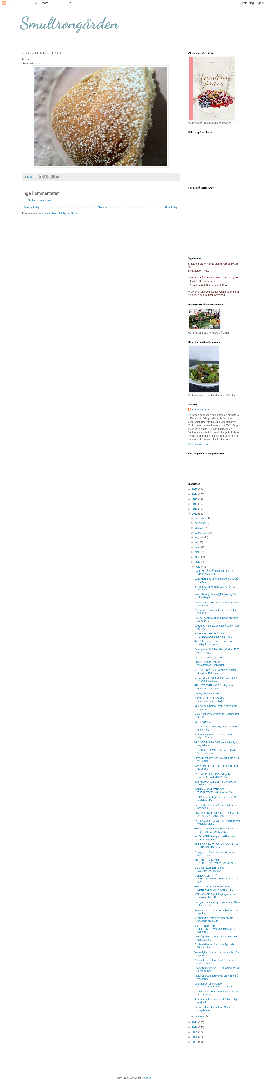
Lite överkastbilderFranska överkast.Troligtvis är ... (209, 869)
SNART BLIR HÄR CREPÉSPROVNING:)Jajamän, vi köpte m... (214, 928)
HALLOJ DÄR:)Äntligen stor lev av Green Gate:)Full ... (213, 572)
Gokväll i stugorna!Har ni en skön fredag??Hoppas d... (213, 643)
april (197, 557)
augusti (199, 537)
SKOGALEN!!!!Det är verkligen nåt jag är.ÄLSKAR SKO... (215, 671)
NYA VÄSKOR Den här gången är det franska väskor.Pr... (215, 896)
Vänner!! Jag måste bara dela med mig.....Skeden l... (213, 736)
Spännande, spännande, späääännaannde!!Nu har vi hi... (214, 985)
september (201, 532)
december (201, 518)
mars (198, 561)
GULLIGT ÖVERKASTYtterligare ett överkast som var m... (214, 687)
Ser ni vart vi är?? (204, 721)
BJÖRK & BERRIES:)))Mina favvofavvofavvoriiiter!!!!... (209, 700)
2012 (195, 513)
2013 (195, 509)
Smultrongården (69, 23)
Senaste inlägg (31, 207)
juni (197, 547)
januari (199, 1016)
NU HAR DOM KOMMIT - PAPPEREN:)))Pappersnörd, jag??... (216, 861)
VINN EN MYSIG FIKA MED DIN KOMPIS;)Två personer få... (212, 775)
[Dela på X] (49, 177)
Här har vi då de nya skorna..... (211, 657)
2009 (195, 1032)
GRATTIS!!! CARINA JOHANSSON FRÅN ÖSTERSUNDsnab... (213, 830)
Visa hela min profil (199, 444)
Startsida (102, 207)
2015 (195, 499)
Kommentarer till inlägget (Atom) (60, 213)
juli (197, 542)
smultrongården (201, 409)
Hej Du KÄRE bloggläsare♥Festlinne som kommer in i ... (215, 838)
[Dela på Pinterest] (57, 177)
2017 (195, 489)
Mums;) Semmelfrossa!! (207, 693)
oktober (199, 527)
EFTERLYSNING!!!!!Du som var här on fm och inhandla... (215, 679)
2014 (195, 504)
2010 (195, 1027)
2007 (195, 1041)
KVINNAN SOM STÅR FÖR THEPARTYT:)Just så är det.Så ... (214, 791)
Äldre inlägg (171, 207)
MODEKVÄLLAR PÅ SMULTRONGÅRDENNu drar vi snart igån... (216, 878)
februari (199, 566)
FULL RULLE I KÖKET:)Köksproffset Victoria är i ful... (214, 752)
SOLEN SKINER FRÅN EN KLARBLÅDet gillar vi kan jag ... (213, 635)
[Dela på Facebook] (53, 177)
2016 (195, 494)
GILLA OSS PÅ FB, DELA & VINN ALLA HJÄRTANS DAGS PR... (216, 846)
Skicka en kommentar (39, 200)
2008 (195, 1037)
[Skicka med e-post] (41, 177)
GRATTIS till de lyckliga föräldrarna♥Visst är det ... (210, 663)
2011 (195, 1022)
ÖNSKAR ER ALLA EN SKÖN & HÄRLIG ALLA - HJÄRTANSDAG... (217, 814)
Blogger (146, 1078)
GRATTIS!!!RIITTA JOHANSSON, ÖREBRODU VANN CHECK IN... (214, 888)
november (201, 522)
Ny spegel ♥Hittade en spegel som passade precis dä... (213, 919)
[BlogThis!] (45, 177)
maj (197, 552)
